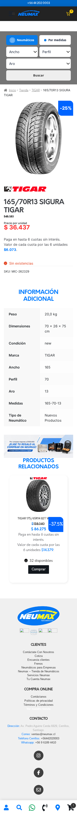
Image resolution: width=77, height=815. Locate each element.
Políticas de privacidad (38, 700)
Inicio (12, 90)
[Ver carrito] (68, 13)
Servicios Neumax (38, 675)
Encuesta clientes (38, 659)
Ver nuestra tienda (38, 708)
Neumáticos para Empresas (38, 667)
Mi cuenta (6, 807)
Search (19, 807)
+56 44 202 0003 (38, 3)
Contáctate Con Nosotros (38, 652)
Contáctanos (38, 696)
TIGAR (36, 90)
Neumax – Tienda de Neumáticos (38, 671)
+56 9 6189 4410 (45, 742)
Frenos (38, 663)
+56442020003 (50, 738)
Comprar (39, 569)
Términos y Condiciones (38, 704)
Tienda (23, 90)
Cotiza (39, 656)
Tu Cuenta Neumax (38, 679)
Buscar (38, 75)
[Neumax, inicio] (28, 13)
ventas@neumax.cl (43, 734)
